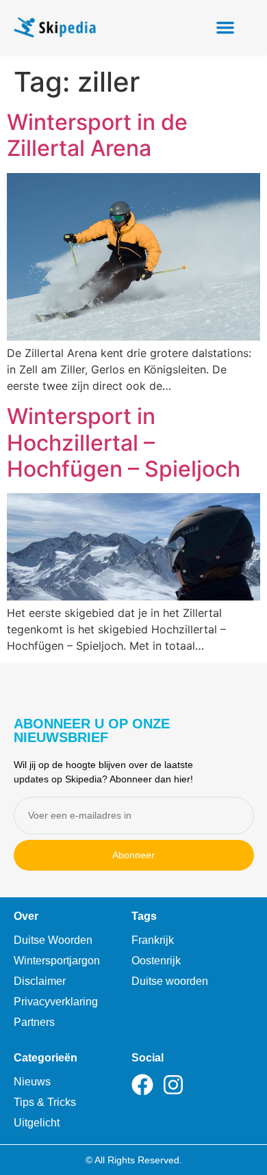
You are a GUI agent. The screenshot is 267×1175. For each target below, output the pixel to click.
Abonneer (133, 854)
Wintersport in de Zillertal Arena (97, 135)
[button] (225, 27)
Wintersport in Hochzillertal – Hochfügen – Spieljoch (123, 442)
